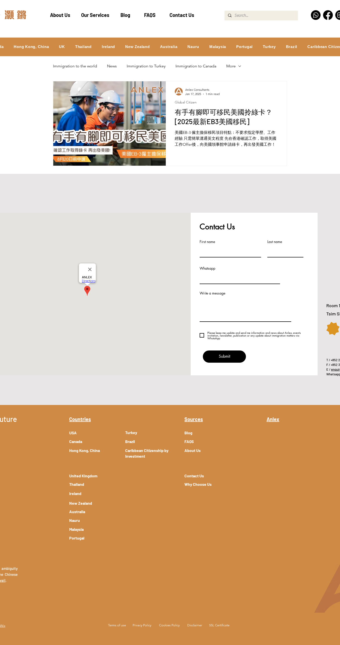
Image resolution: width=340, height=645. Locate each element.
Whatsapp (207, 268)
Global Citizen (186, 102)
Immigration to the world (75, 66)
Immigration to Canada (195, 66)
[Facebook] (328, 15)
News (112, 66)
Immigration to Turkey (146, 66)
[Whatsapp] (316, 15)
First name (207, 242)
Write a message (212, 293)
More (231, 66)
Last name (274, 242)
